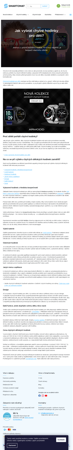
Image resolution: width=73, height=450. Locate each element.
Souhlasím (61, 440)
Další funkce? (8, 181)
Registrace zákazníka (9, 394)
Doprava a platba (8, 378)
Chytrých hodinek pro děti (11, 81)
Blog (39, 384)
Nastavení (12, 445)
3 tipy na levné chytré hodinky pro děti (17, 155)
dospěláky (35, 311)
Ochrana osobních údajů (10, 388)
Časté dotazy (42, 381)
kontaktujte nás (31, 358)
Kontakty (41, 388)
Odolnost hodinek (10, 174)
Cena (6, 183)
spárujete (60, 193)
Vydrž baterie (9, 172)
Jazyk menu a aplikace (12, 176)
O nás (40, 378)
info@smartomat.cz (47, 413)
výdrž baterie (47, 232)
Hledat (45, 6)
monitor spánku (39, 320)
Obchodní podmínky (9, 381)
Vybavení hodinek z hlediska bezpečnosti (18, 169)
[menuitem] (7, 14)
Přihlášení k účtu (8, 391)
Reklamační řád (8, 384)
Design (6, 179)
